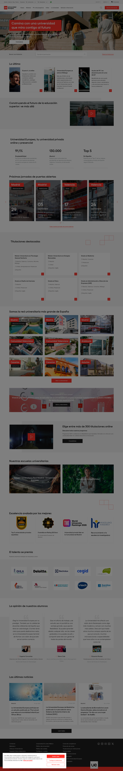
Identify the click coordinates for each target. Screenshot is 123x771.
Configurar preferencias (55, 760)
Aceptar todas (55, 756)
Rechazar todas (56, 764)
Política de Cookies (27, 760)
